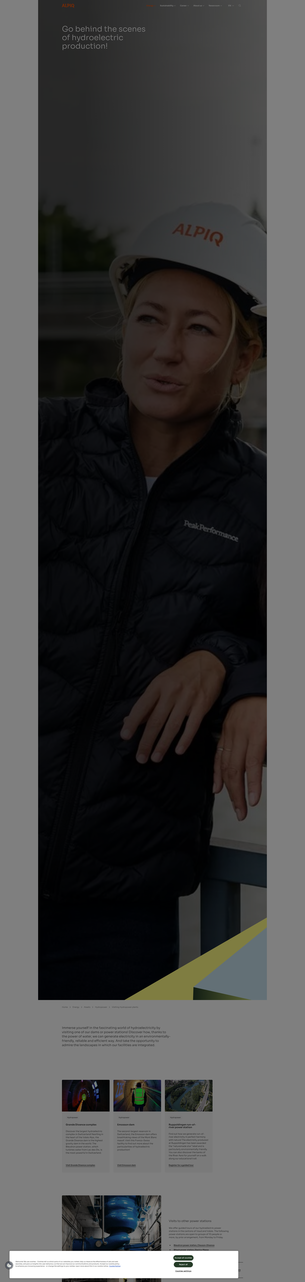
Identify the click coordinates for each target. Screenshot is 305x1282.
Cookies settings (183, 1271)
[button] (9, 1265)
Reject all (183, 1264)
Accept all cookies (183, 1258)
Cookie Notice (114, 1266)
